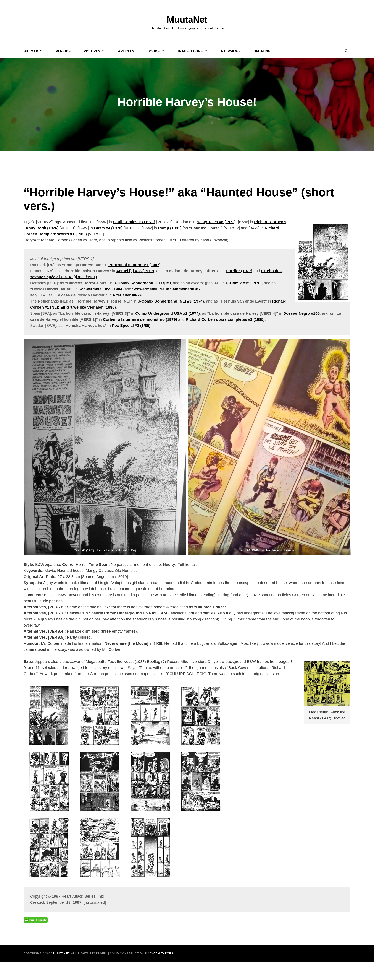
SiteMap (31, 51)
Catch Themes (161, 953)
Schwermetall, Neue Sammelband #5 (166, 289)
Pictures (92, 51)
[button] (105, 447)
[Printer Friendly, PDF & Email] (36, 919)
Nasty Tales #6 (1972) (216, 222)
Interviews (230, 51)
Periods (63, 51)
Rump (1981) (169, 228)
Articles (126, 51)
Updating (262, 51)
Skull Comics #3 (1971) (134, 222)
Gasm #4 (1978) (108, 228)
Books (153, 51)
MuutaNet (187, 20)
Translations (190, 51)
